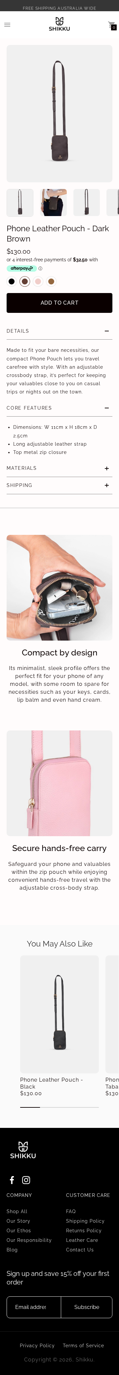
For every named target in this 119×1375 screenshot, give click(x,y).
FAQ (71, 1211)
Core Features (29, 408)
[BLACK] (12, 281)
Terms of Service (83, 1345)
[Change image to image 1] (20, 203)
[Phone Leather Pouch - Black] (59, 1014)
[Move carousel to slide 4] (89, 1107)
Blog (12, 1249)
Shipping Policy (85, 1221)
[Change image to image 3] (86, 202)
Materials (22, 468)
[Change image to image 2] (53, 202)
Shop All (17, 1211)
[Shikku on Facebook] (12, 1182)
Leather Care (82, 1240)
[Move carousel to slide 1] (30, 1107)
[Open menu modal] (7, 25)
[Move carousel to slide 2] (50, 1107)
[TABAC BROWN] (51, 281)
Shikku (85, 1359)
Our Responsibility (29, 1240)
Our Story (18, 1221)
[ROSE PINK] (38, 281)
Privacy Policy (37, 1345)
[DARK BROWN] (25, 281)
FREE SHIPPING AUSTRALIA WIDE (60, 5)
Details (18, 331)
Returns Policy (84, 1230)
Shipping (19, 485)
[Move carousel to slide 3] (69, 1107)
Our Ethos (19, 1230)
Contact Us (80, 1249)
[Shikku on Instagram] (26, 1182)
